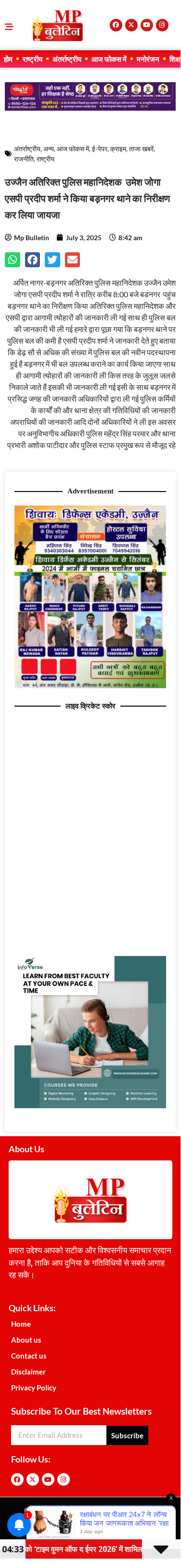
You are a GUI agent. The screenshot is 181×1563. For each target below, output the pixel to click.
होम (8, 59)
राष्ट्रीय (32, 59)
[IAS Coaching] (90, 108)
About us (26, 1339)
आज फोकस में (109, 59)
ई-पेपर (99, 149)
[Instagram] (162, 25)
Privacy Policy (33, 1387)
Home (21, 1323)
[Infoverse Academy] (90, 1105)
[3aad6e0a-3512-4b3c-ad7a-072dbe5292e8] (90, 685)
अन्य (48, 149)
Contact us (29, 1355)
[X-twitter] (131, 25)
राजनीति (24, 159)
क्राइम (118, 149)
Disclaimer (28, 1371)
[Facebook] (116, 25)
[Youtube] (147, 25)
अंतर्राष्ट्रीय (66, 59)
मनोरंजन (148, 59)
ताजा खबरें (141, 149)
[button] (12, 260)
